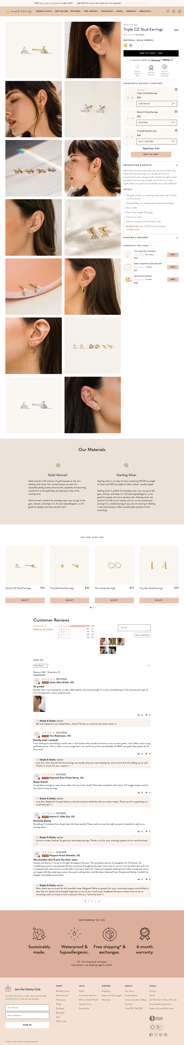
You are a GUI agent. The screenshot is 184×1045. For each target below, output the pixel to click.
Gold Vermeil (126, 46)
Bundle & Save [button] (43, 11)
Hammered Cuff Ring (143, 276)
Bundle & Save (133, 226)
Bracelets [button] (145, 11)
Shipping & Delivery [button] (136, 238)
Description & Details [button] (138, 165)
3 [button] (91, 901)
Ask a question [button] (142, 635)
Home (126, 25)
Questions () (53, 672)
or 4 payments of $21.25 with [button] (146, 60)
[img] (48, 679)
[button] (169, 11)
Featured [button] (75, 11)
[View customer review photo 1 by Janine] (39, 704)
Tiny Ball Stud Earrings (146, 131)
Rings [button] (119, 11)
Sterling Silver (131, 46)
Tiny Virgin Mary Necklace (145, 251)
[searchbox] (134, 627)
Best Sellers (61, 11)
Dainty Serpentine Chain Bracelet (148, 264)
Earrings (133, 25)
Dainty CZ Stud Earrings (147, 112)
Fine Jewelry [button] (91, 11)
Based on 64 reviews (43, 629)
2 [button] (88, 901)
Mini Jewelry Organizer (49, 3)
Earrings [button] (131, 11)
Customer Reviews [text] (51, 620)
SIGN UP (27, 1025)
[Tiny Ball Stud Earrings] (176, 130)
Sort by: (38, 660)
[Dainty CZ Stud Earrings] (176, 111)
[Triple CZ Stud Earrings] (176, 89)
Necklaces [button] (107, 11)
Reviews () (39, 672)
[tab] (90, 607)
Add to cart (151, 53)
